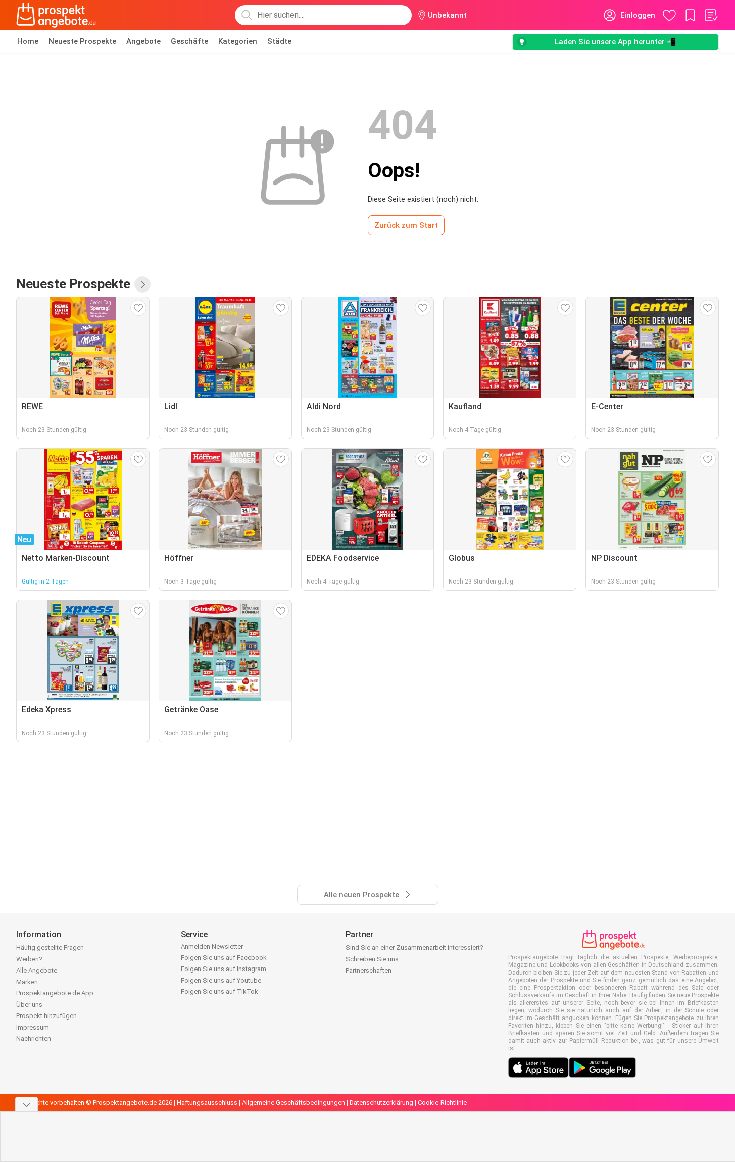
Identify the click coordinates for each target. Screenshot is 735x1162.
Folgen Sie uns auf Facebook (224, 957)
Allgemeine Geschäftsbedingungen (293, 1102)
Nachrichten (33, 1038)
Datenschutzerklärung (381, 1102)
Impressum (32, 1027)
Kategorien (237, 41)
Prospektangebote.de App (54, 993)
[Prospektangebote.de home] (56, 15)
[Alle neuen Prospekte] (142, 284)
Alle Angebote (36, 970)
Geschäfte (189, 41)
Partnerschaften (368, 970)
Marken (27, 982)
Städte (279, 41)
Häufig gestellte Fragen (50, 947)
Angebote (143, 41)
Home (27, 41)
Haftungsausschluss (207, 1102)
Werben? (29, 959)
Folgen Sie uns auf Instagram (223, 969)
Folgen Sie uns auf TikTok (219, 991)
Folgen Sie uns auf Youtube (221, 980)
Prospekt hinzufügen (46, 1016)
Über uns (29, 1004)
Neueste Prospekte (82, 41)
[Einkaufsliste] (711, 15)
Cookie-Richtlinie (442, 1102)
